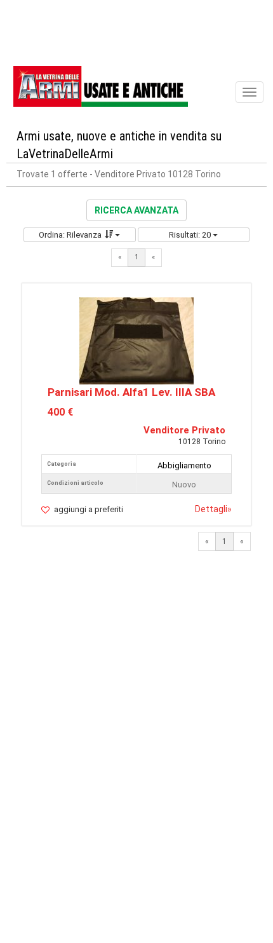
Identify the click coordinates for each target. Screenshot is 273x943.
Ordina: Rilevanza (70, 235)
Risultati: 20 (191, 235)
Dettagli (213, 509)
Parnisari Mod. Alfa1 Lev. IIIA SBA (131, 392)
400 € (60, 412)
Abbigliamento (184, 465)
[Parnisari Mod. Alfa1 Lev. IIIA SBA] (136, 340)
